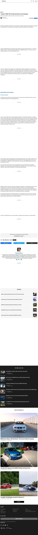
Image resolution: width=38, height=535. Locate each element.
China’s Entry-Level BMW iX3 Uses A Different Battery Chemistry (18, 377)
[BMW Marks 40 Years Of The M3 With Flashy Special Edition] (2, 395)
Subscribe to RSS (2, 511)
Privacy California (2, 512)
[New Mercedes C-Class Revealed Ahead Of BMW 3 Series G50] (35, 298)
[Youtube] (5, 525)
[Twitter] (18, 259)
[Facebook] (16, 259)
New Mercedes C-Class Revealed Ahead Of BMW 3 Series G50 (11, 299)
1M (36, 25)
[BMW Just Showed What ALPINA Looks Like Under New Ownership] (35, 292)
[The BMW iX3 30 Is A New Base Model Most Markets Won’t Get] (2, 401)
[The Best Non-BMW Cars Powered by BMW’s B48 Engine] (2, 383)
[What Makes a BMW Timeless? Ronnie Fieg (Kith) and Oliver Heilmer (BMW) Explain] (2, 389)
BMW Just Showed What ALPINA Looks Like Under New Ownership (12, 294)
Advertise (1, 510)
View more (18, 501)
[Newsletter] (33, 1)
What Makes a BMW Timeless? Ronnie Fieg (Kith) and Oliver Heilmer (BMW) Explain (21, 389)
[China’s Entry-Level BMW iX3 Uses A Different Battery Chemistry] (2, 377)
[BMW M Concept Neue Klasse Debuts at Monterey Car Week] (35, 303)
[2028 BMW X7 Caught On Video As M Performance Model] (2, 371)
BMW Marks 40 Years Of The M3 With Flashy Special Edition (17, 395)
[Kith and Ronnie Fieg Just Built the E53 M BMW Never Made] (35, 313)
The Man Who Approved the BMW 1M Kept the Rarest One (15, 468)
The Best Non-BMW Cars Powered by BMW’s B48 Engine (16, 383)
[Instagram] (19, 259)
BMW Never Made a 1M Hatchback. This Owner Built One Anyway (17, 439)
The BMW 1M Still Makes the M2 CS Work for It (12, 497)
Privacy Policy (15, 511)
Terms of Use (15, 510)
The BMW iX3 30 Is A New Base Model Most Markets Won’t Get (17, 401)
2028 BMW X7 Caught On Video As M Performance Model (16, 371)
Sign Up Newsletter (28, 510)
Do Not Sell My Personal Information (30, 511)
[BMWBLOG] (19, 522)
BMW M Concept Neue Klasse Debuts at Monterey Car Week (11, 304)
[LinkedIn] (21, 259)
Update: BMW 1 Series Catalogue (7, 92)
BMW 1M (1, 12)
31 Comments (35, 18)
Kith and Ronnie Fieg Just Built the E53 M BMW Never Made (11, 315)
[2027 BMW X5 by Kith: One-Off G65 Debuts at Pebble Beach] (35, 308)
